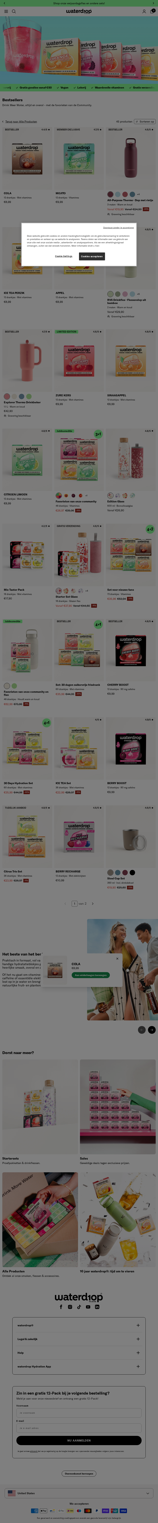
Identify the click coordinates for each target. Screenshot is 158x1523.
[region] (79, 244)
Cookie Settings (63, 256)
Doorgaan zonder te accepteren (118, 227)
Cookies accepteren (92, 256)
